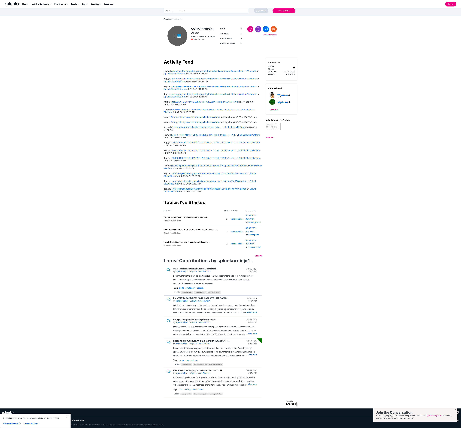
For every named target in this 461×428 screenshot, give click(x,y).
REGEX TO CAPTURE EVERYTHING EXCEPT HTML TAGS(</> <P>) (203, 135)
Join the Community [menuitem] (41, 4)
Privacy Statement (10, 423)
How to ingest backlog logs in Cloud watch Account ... (187, 242)
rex (187, 360)
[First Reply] (266, 29)
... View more (252, 282)
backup (188, 389)
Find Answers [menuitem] (60, 4)
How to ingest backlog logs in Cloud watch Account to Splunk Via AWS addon (208, 165)
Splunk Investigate (200, 364)
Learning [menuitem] (95, 4)
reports (200, 288)
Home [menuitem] (24, 4)
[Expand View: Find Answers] (67, 3)
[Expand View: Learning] (100, 3)
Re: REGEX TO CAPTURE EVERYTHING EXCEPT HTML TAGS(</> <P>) (204, 101)
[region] (35, 421)
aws (180, 389)
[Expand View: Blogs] (87, 3)
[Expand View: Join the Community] (50, 3)
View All (258, 256)
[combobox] (216, 10)
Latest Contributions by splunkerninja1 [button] (207, 260)
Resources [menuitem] (108, 4)
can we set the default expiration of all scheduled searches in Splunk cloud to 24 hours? (213, 71)
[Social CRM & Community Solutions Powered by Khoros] (291, 403)
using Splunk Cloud (213, 292)
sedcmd (194, 360)
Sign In (450, 4)
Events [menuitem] (74, 4)
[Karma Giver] (258, 29)
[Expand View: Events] (78, 3)
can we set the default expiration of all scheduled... (186, 217)
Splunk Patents (79, 420)
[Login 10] (250, 29)
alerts (181, 288)
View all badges (270, 35)
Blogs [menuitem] (84, 4)
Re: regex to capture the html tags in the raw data (195, 117)
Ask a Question (284, 11)
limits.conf (190, 288)
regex (181, 360)
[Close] (67, 417)
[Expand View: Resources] (114, 3)
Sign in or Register (433, 415)
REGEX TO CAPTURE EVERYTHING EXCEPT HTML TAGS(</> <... (192, 229)
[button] (269, 126)
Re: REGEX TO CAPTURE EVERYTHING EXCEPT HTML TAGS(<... (201, 298)
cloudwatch (198, 389)
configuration (199, 292)
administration (187, 292)
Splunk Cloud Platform (174, 73)
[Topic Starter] (274, 29)
